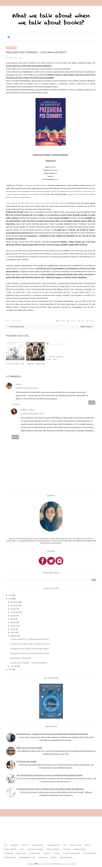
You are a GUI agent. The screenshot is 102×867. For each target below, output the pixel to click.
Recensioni (11, 48)
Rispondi (92, 402)
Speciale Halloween (71, 853)
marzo (13, 632)
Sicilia (56, 853)
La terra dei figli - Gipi (15, 364)
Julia (18, 384)
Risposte (16, 404)
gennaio (14, 666)
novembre (14, 605)
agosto (13, 616)
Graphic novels (53, 845)
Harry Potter (75, 845)
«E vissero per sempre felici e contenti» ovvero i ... (30, 644)
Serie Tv (47, 853)
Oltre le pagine (52, 849)
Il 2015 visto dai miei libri (26, 761)
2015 (10, 669)
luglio (12, 619)
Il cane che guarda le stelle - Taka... (54, 357)
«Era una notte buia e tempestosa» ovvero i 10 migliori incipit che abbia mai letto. (49, 775)
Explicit (24, 845)
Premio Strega (80, 849)
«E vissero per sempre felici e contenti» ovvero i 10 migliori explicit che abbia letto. (50, 789)
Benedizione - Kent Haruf (20, 658)
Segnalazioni (34, 853)
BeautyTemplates (45, 864)
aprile (13, 629)
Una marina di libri (27, 857)
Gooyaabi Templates (69, 864)
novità (53, 857)
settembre (14, 612)
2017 (10, 595)
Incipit (88, 845)
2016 (10, 599)
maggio (13, 626)
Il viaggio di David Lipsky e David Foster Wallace (29, 649)
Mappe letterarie (35, 849)
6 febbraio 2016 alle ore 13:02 (32, 413)
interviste (43, 857)
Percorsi (66, 849)
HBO (64, 845)
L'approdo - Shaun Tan (35, 364)
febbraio (14, 636)
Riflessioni (21, 853)
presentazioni (66, 857)
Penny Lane (13, 58)
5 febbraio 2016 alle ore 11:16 (27, 388)
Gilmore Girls (38, 845)
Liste (22, 849)
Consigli (14, 845)
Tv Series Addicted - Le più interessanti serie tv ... (30, 639)
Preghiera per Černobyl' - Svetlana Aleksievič (28, 663)
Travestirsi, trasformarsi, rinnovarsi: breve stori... (30, 653)
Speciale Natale (89, 853)
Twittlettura (10, 857)
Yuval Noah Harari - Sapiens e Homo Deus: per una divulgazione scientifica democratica (52, 734)
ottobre (13, 609)
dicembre (14, 602)
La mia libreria (10, 849)
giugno (13, 622)
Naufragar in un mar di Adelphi (29, 748)
